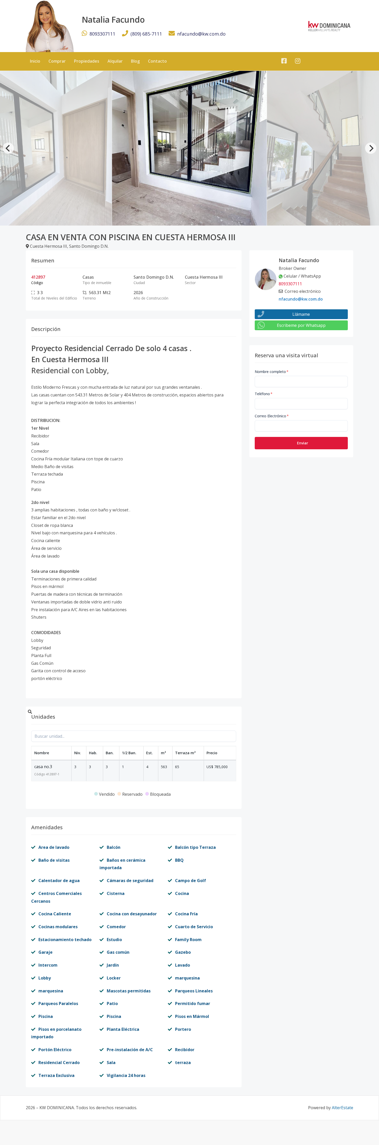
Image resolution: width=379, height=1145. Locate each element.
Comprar (57, 61)
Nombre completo (272, 371)
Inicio (35, 61)
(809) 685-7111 (146, 34)
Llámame (301, 314)
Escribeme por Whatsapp (301, 325)
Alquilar (115, 61)
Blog (135, 61)
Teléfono (264, 393)
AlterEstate (342, 1107)
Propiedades (86, 61)
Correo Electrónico (272, 415)
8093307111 (102, 34)
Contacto (157, 61)
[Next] (370, 148)
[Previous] (8, 148)
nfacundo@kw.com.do (201, 34)
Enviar (302, 443)
